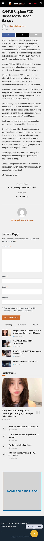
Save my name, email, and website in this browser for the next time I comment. (20, 309)
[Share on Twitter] (22, 35)
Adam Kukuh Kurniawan (17, 26)
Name (5, 276)
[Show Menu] (3, 3)
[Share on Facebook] (8, 35)
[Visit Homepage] (17, 3)
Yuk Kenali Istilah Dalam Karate (25, 362)
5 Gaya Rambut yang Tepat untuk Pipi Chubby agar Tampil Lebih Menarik (17, 413)
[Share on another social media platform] (35, 35)
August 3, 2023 (9, 29)
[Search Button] (41, 3)
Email (5, 287)
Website (5, 298)
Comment (6, 246)
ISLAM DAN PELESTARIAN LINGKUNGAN (23, 427)
